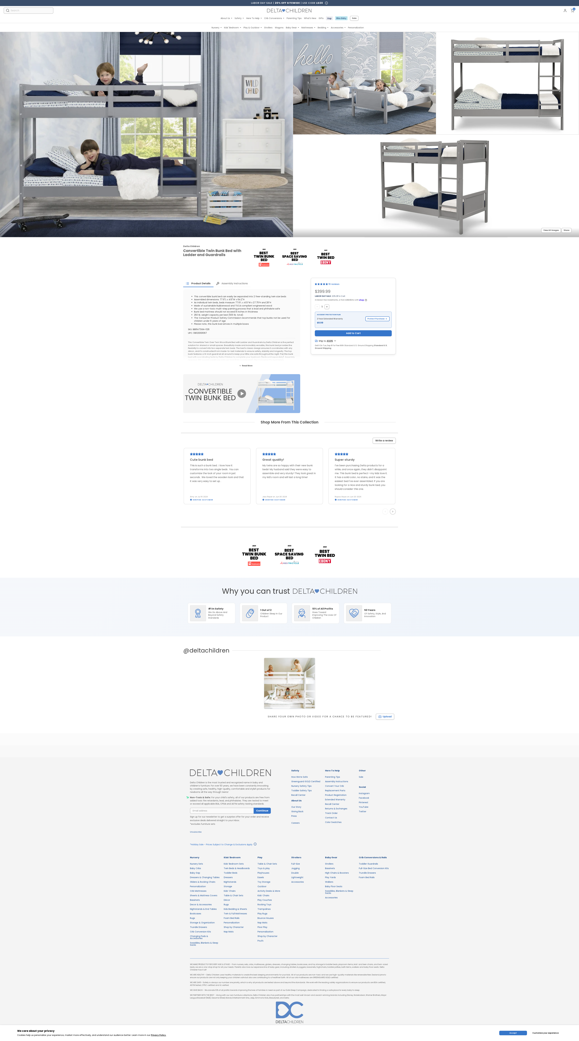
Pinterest (363, 802)
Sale (354, 18)
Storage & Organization (202, 922)
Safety (238, 18)
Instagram (364, 793)
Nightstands (230, 881)
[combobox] (28, 10)
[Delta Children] (230, 772)
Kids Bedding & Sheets (235, 909)
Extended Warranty (335, 799)
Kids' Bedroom (231, 27)
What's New (310, 18)
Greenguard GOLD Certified (305, 781)
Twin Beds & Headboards (237, 868)
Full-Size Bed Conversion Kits (374, 868)
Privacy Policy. (158, 1035)
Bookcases (195, 913)
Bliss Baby (341, 18)
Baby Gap (195, 872)
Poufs (260, 940)
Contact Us (331, 817)
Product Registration (335, 795)
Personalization (356, 27)
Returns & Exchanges (336, 808)
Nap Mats (229, 931)
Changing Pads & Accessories (199, 937)
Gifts (321, 18)
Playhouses (263, 872)
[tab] (198, 283)
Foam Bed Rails (231, 918)
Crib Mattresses (198, 890)
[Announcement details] (255, 844)
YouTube (363, 806)
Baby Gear (291, 27)
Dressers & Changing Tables (205, 877)
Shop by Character (234, 927)
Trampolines (264, 909)
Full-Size (295, 863)
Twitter (362, 811)
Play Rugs (262, 913)
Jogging (295, 868)
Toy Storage (264, 881)
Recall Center (298, 795)
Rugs (192, 918)
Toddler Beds (230, 872)
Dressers (228, 877)
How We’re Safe (299, 776)
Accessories (337, 27)
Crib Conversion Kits (200, 931)
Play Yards (330, 877)
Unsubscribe (195, 832)
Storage (228, 886)
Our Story (296, 806)
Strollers (268, 27)
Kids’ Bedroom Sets (234, 863)
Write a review (384, 440)
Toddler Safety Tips (301, 790)
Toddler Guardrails (368, 863)
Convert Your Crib (334, 785)
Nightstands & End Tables (203, 909)
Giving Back (297, 811)
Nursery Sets (196, 863)
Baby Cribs (195, 868)
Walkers (329, 881)
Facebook (364, 797)
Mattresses (307, 27)
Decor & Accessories (201, 904)
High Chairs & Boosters (337, 872)
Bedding (322, 27)
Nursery (215, 27)
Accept (513, 1033)
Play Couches (265, 900)
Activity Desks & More (269, 890)
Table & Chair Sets (233, 895)
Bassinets (195, 900)
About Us (225, 18)
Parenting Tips (294, 18)
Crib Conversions (273, 18)
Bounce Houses (266, 918)
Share (566, 230)
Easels (261, 877)
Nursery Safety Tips (301, 785)
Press (294, 816)
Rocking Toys (264, 904)
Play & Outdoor (251, 27)
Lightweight (297, 877)
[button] (321, 284)
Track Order (331, 813)
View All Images (551, 230)
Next (393, 511)
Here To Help (252, 18)
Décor (227, 900)
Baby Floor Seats (333, 886)
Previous (385, 511)
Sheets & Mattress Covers (203, 895)
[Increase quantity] (326, 306)
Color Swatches (333, 822)
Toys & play (264, 868)
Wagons (279, 27)
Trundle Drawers (198, 927)
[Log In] (565, 11)
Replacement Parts (335, 790)
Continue (262, 810)
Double (295, 872)
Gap (329, 18)
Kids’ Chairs (230, 890)
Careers (295, 822)
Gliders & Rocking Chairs (202, 881)
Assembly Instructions (336, 781)
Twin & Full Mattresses (235, 913)
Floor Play (262, 927)
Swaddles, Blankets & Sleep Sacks (204, 943)
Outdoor (262, 886)
